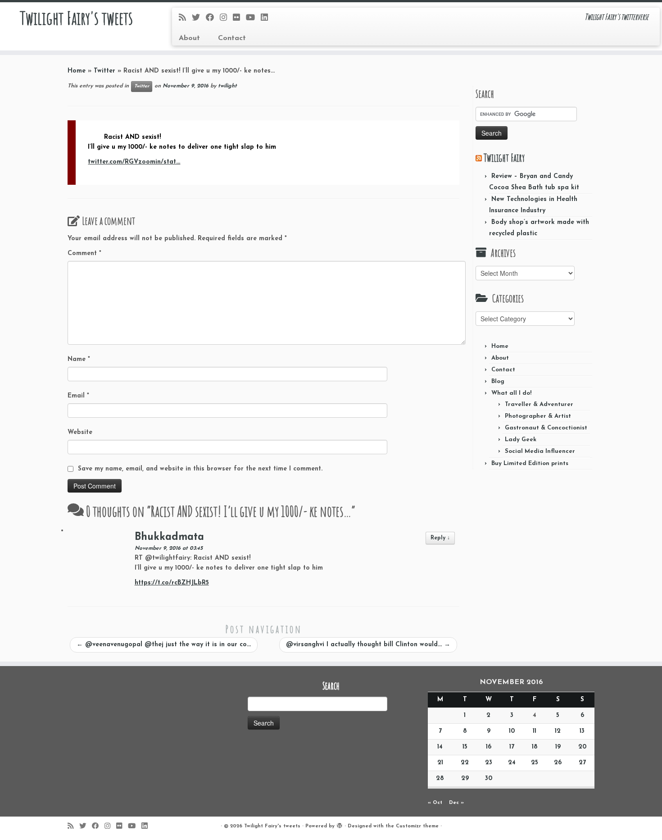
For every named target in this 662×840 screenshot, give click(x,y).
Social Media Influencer (540, 451)
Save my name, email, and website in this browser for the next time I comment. (200, 469)
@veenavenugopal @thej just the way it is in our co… (164, 644)
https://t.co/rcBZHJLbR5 (172, 583)
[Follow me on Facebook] (213, 18)
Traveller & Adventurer (539, 404)
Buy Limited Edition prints (529, 463)
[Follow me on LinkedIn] (267, 18)
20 (582, 747)
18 (535, 747)
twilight (227, 86)
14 (440, 747)
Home (77, 71)
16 (488, 747)
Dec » (456, 802)
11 (534, 731)
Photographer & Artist (538, 416)
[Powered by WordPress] (339, 825)
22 (465, 762)
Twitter (104, 71)
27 (582, 762)
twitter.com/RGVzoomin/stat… (134, 162)
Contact (232, 38)
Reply (440, 538)
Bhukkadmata (169, 537)
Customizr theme (417, 826)
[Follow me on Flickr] (239, 18)
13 (582, 731)
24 (512, 762)
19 (558, 747)
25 (534, 762)
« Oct (435, 802)
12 (558, 731)
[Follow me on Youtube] (253, 18)
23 (488, 762)
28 (440, 778)
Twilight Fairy (504, 157)
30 (488, 778)
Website (80, 432)
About (189, 38)
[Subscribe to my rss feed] (185, 18)
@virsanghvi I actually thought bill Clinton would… (368, 644)
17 (511, 747)
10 (512, 731)
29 (465, 778)
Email (78, 396)
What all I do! (511, 393)
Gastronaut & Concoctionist (546, 428)
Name (79, 359)
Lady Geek (520, 440)
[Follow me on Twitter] (199, 18)
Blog (497, 381)
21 (440, 762)
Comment (84, 253)
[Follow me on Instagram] (226, 18)
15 (464, 747)
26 (558, 762)
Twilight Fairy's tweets (76, 18)
